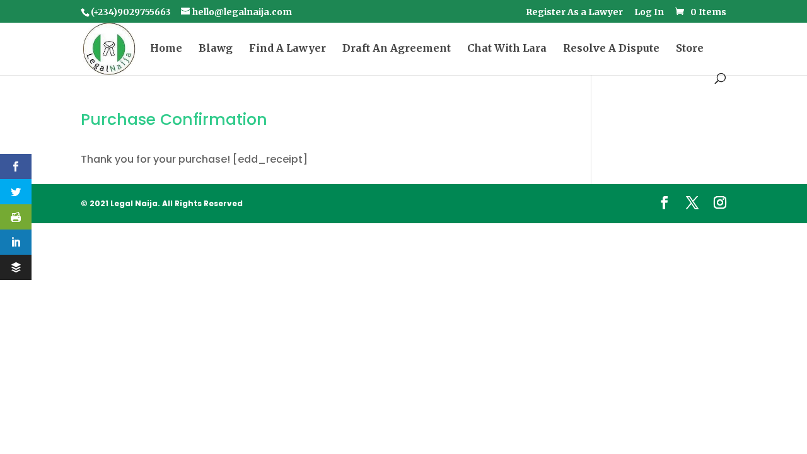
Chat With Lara (507, 49)
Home (166, 49)
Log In (649, 13)
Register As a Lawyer (574, 13)
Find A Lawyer (287, 49)
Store (690, 49)
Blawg (216, 49)
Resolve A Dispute (611, 49)
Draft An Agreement (396, 49)
